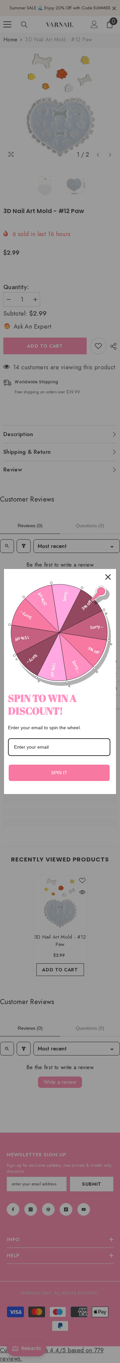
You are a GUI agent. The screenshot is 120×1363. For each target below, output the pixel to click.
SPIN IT (59, 772)
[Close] (108, 577)
